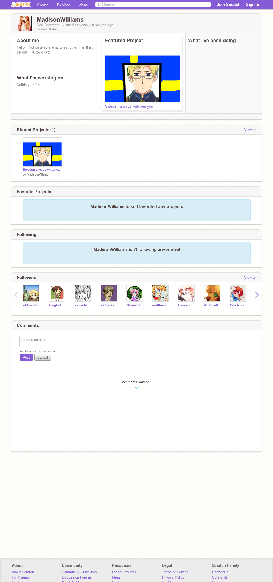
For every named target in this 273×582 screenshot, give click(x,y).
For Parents (21, 577)
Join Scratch (228, 4)
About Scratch (23, 571)
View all (250, 129)
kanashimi (82, 305)
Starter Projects (124, 571)
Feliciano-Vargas (239, 305)
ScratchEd (220, 571)
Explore (63, 4)
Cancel (42, 357)
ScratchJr (219, 577)
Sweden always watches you (129, 106)
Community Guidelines (79, 571)
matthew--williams (161, 305)
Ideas (83, 4)
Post (26, 357)
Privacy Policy (173, 577)
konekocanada (187, 305)
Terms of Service (175, 571)
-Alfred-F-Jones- (32, 305)
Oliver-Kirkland (135, 305)
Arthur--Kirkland (213, 305)
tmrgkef (55, 305)
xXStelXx (107, 305)
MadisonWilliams (37, 174)
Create (43, 4)
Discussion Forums (77, 577)
